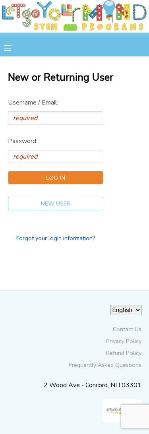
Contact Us (127, 329)
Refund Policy (123, 353)
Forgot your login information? (55, 238)
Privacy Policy (123, 341)
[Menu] (13, 47)
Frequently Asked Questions (105, 365)
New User (55, 203)
